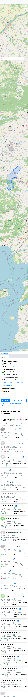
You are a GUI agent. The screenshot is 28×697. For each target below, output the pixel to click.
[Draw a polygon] (26, 6)
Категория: (7, 377)
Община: (6, 364)
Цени (24, 400)
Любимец (3, 356)
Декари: (6, 372)
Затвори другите (5, 353)
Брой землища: (8, 369)
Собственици (10, 403)
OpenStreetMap (20, 351)
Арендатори (5, 400)
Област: (6, 366)
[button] (12, 177)
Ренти (3, 403)
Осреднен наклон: (9, 380)
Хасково (11, 366)
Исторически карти (8, 385)
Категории (5, 406)
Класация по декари (16, 400)
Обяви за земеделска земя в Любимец (13, 382)
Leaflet (14, 351)
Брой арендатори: (9, 374)
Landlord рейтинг (20, 403)
